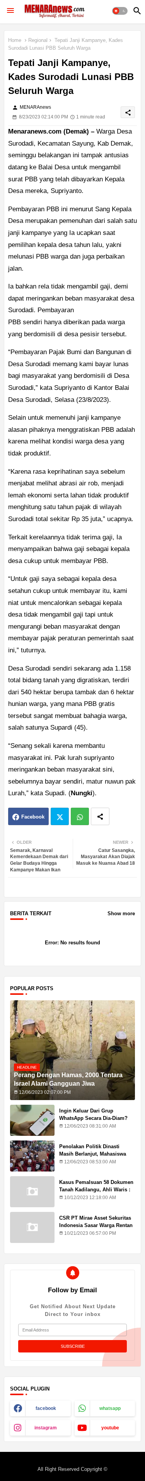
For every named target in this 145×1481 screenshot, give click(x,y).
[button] (120, 11)
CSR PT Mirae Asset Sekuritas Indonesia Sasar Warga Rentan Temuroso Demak (96, 1225)
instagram (45, 1428)
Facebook (32, 817)
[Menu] (10, 11)
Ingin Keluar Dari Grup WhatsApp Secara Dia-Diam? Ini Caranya (93, 1118)
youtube (110, 1428)
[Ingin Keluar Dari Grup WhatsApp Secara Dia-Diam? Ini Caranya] (32, 1120)
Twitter (60, 816)
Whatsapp (80, 816)
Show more (121, 913)
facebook (46, 1408)
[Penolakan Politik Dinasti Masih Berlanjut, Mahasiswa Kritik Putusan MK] (32, 1156)
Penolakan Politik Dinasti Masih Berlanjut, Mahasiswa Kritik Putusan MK (92, 1153)
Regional (38, 40)
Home (14, 40)
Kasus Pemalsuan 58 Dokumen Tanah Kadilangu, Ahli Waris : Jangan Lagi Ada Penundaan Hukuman (96, 1192)
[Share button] (100, 816)
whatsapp (110, 1408)
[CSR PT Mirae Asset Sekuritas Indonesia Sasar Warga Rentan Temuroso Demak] (32, 1227)
